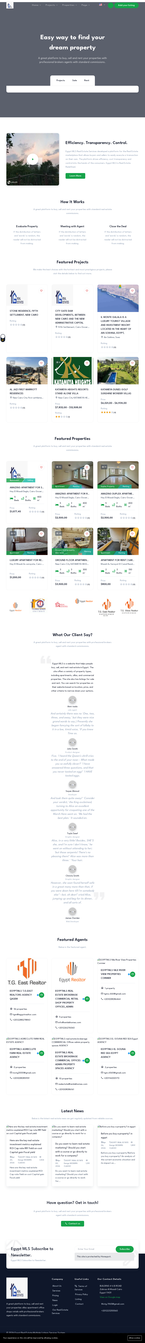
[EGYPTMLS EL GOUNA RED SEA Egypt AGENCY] (132, 1053)
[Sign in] (111, 5)
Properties (68, 5)
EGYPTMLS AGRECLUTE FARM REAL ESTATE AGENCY (23, 1053)
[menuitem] (96, 11)
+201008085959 (21, 1078)
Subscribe (125, 1249)
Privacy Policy (81, 1294)
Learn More (75, 176)
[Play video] (32, 159)
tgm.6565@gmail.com (115, 1073)
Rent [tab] (86, 80)
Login (55, 1305)
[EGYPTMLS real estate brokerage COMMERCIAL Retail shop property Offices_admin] (87, 999)
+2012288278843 (21, 1020)
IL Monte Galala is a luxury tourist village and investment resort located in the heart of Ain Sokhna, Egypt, (116, 325)
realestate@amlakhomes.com (72, 1084)
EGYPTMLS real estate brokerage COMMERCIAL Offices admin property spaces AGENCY (68, 1060)
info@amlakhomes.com (69, 1022)
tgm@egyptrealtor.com (24, 1015)
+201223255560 (109, 1311)
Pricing (55, 1295)
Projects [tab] (60, 80)
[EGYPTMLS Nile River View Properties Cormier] (132, 974)
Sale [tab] (74, 80)
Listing (78, 1299)
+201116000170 (111, 1078)
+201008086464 (112, 999)
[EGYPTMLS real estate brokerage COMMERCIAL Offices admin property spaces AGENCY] (87, 1060)
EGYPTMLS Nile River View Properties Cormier (113, 974)
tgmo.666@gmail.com (115, 994)
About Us (56, 1286)
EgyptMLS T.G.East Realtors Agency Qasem (21, 995)
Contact (79, 1304)
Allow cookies (134, 1338)
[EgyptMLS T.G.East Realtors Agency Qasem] (41, 995)
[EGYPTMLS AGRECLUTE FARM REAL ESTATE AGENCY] (41, 1053)
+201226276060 (66, 1028)
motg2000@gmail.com (24, 1073)
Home (35, 5)
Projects (50, 5)
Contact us (74, 1224)
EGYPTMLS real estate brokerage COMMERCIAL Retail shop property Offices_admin (66, 999)
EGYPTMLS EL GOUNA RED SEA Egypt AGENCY (113, 1053)
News (55, 1300)
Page (84, 5)
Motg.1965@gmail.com (112, 1304)
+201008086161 (66, 1089)
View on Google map (110, 1297)
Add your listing (126, 5)
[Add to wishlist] (41, 291)
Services (56, 1291)
